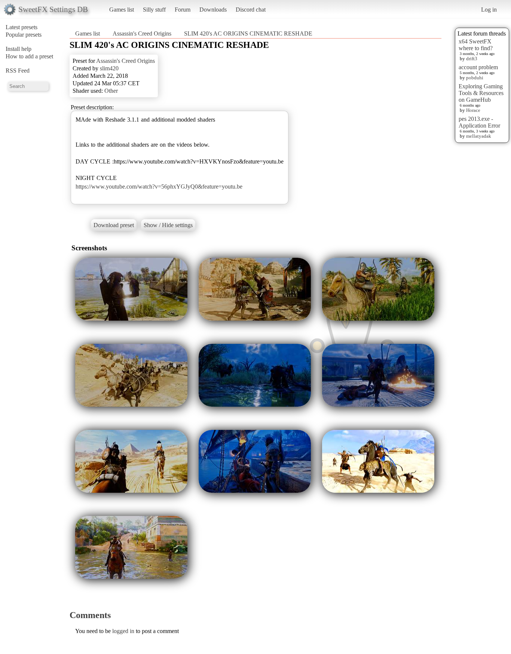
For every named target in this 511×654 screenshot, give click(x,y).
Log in (489, 9)
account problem (478, 67)
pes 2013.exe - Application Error (479, 122)
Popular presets (24, 34)
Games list (121, 9)
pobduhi (474, 77)
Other (111, 91)
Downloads (213, 9)
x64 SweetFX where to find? (476, 44)
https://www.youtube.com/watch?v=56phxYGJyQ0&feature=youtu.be (159, 186)
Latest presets (21, 27)
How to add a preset (29, 56)
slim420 (109, 68)
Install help (18, 49)
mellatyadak (478, 136)
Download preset (114, 225)
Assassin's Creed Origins (142, 33)
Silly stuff (154, 9)
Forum (182, 9)
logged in (123, 631)
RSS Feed (18, 70)
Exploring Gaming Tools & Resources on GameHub (481, 93)
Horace (473, 110)
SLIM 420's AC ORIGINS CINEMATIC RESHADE (248, 33)
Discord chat (251, 9)
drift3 (471, 58)
